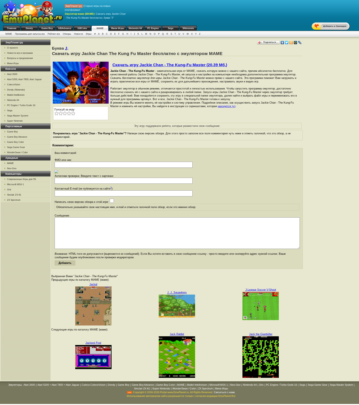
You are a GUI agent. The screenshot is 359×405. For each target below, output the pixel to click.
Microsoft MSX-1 (15, 184)
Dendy (29, 28)
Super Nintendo (15, 121)
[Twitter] (287, 42)
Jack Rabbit (177, 334)
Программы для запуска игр (30, 34)
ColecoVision (13, 84)
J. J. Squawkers (177, 292)
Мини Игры (117, 28)
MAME (100, 28)
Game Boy (47, 28)
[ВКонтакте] (282, 42)
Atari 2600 (12, 74)
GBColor (82, 28)
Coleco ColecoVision (94, 384)
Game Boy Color (15, 142)
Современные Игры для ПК (21, 179)
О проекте (12, 47)
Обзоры (67, 34)
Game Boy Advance (17, 137)
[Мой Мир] (295, 42)
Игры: (89, 34)
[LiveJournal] (300, 42)
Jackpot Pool (93, 342)
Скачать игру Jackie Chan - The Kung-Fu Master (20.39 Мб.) (169, 65)
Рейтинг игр (54, 34)
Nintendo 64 (135, 28)
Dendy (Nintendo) (16, 89)
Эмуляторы (15, 384)
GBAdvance (64, 28)
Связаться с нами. (224, 392)
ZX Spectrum (13, 200)
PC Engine (153, 28)
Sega (170, 28)
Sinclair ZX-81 (14, 194)
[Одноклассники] (291, 42)
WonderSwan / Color (17, 152)
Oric (9, 189)
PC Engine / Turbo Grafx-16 (21, 105)
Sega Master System (17, 115)
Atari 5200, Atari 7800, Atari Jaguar (24, 79)
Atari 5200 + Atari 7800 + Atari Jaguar (58, 384)
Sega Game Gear (16, 147)
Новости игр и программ (20, 53)
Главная (11, 28)
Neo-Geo (11, 168)
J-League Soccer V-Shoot (260, 289)
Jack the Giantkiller (260, 334)
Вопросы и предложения (20, 58)
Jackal (93, 284)
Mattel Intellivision (16, 95)
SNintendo (188, 28)
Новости (78, 34)
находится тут (226, 106)
